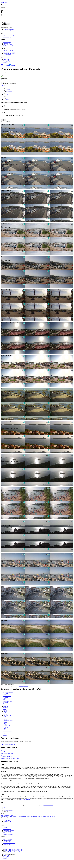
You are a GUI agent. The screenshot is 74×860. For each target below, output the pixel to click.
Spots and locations (7, 30)
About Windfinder (7, 44)
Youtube (21, 851)
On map (3, 85)
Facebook (13, 65)
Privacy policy (6, 60)
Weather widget (7, 37)
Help (6, 22)
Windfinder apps (7, 42)
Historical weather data (8, 50)
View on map (6, 65)
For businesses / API (8, 45)
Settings (7, 24)
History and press (7, 43)
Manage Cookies (7, 54)
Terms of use (6, 59)
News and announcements (9, 53)
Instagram (21, 850)
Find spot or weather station (8, 744)
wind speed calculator (25, 799)
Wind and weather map (8, 29)
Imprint (5, 62)
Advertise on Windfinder (9, 52)
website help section (48, 805)
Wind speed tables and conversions (11, 35)
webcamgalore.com (23, 686)
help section (10, 788)
